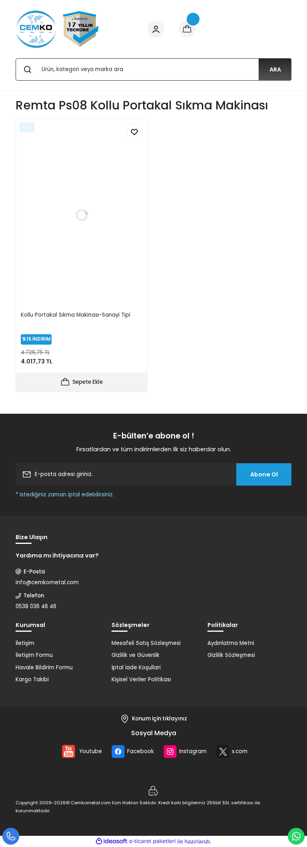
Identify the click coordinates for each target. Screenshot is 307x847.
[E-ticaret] (152, 841)
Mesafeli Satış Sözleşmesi (146, 643)
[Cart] (187, 29)
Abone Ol (264, 474)
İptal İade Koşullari (136, 667)
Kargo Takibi (32, 679)
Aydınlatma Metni (230, 643)
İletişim (25, 643)
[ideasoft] (112, 841)
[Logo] (58, 29)
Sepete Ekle (87, 382)
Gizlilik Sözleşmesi (231, 655)
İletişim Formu (34, 655)
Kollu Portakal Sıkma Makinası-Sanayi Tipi (75, 315)
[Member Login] (156, 29)
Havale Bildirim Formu (44, 667)
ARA (275, 69)
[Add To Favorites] (134, 132)
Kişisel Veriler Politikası (141, 679)
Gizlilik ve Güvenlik (135, 655)
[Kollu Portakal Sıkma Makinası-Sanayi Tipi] (81, 215)
